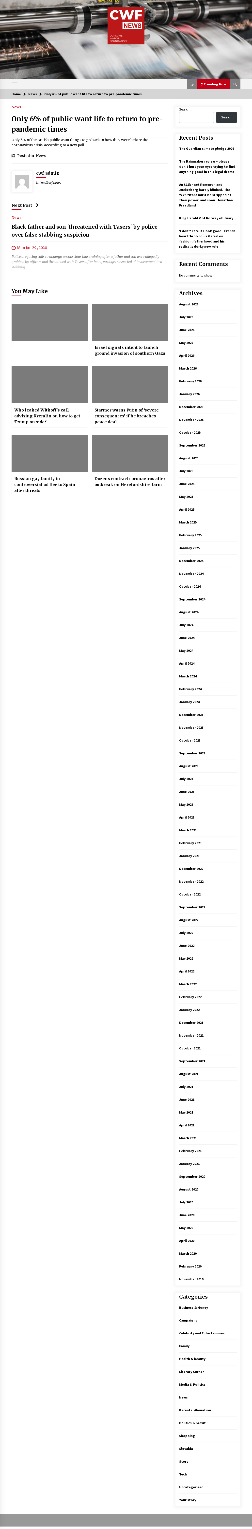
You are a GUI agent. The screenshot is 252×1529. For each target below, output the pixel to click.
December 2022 (191, 868)
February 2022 (190, 997)
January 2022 (189, 1009)
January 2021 (189, 1163)
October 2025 (190, 432)
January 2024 (189, 702)
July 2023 (186, 779)
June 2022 (186, 945)
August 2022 (188, 920)
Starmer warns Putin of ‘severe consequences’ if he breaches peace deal (126, 416)
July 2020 (186, 1202)
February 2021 (190, 1151)
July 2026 (186, 317)
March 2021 (188, 1138)
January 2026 (189, 394)
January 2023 (189, 856)
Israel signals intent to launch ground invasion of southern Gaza (129, 350)
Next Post (22, 205)
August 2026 (188, 304)
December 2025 (191, 407)
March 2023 (188, 830)
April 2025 (186, 509)
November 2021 (191, 1035)
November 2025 (191, 419)
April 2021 (186, 1125)
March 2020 (188, 1253)
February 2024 (190, 689)
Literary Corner (191, 1371)
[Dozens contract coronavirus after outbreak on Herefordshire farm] (130, 453)
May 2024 (186, 650)
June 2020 (186, 1215)
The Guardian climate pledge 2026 (206, 148)
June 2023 (186, 791)
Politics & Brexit (192, 1423)
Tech (183, 1474)
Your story (187, 1500)
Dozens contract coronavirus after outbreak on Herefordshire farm (129, 481)
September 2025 (192, 445)
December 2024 (191, 561)
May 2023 (186, 804)
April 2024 (186, 663)
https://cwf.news (48, 183)
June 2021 (186, 1099)
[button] (192, 84)
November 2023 (191, 727)
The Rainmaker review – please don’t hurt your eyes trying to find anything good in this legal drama (207, 166)
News (16, 107)
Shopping (187, 1436)
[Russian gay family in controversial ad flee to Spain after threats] (50, 453)
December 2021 (191, 1022)
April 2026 (186, 355)
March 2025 (188, 522)
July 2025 (186, 471)
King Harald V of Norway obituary (206, 218)
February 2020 (190, 1266)
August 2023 (188, 766)
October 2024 (190, 586)
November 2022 (191, 881)
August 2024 (188, 612)
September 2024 (192, 599)
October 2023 (190, 740)
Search (184, 109)
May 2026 (186, 342)
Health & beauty (192, 1359)
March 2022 (188, 984)
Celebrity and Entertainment (202, 1333)
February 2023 (190, 843)
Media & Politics (192, 1384)
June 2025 (186, 484)
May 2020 (186, 1228)
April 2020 (186, 1240)
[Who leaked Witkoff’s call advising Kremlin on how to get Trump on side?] (50, 384)
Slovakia (186, 1448)
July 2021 (186, 1086)
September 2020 (192, 1176)
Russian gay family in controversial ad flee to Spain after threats (44, 484)
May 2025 (186, 496)
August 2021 (188, 1074)
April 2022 (186, 971)
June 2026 (186, 330)
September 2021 (192, 1061)
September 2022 (192, 907)
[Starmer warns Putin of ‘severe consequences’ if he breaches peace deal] (130, 384)
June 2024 (186, 637)
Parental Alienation (195, 1410)
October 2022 (190, 894)
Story (183, 1461)
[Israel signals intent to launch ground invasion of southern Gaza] (130, 322)
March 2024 (188, 676)
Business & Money (193, 1307)
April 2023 (186, 817)
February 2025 (190, 535)
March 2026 (188, 368)
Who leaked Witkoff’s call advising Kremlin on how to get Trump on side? (47, 416)
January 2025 (189, 548)
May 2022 (186, 958)
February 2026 (190, 381)
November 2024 (191, 573)
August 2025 (188, 458)
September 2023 (192, 753)
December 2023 (191, 714)
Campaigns (188, 1320)
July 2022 (186, 933)
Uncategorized (191, 1487)
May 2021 (186, 1112)
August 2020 (188, 1189)
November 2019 (191, 1279)
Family (184, 1346)
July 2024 (186, 625)
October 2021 (190, 1048)
